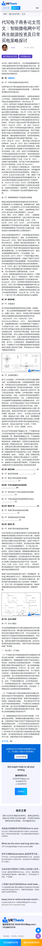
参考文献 (5, 741)
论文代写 (16, 749)
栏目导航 (14, 936)
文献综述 (11, 78)
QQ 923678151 (32, 942)
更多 (37, 8)
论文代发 (18, 818)
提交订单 (16, 8)
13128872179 (10, 942)
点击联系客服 (21, 757)
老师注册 (6, 8)
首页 (5, 14)
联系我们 (21, 936)
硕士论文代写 (14, 14)
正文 (23, 14)
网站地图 (6, 936)
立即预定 (21, 791)
